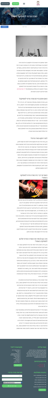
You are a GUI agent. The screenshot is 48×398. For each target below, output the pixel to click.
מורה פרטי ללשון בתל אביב (40, 377)
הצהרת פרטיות (41, 365)
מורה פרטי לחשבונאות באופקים (40, 386)
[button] (24, 3)
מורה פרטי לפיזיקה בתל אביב (40, 384)
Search (4, 26)
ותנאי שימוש (6, 382)
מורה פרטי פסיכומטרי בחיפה (40, 380)
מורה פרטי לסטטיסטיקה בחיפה (40, 375)
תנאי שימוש (41, 364)
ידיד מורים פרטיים (21, 89)
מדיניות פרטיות (11, 382)
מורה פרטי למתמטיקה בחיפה (40, 382)
